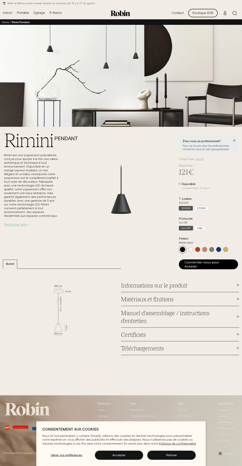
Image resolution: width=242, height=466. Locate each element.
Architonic (224, 434)
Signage (103, 416)
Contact (182, 410)
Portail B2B (137, 410)
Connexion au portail (143, 416)
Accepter (119, 455)
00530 (199, 159)
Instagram (224, 410)
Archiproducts (226, 428)
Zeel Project (225, 422)
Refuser (171, 455)
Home (5, 22)
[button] (234, 13)
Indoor (101, 410)
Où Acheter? (185, 416)
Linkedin (223, 416)
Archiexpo (224, 440)
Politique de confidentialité (177, 443)
